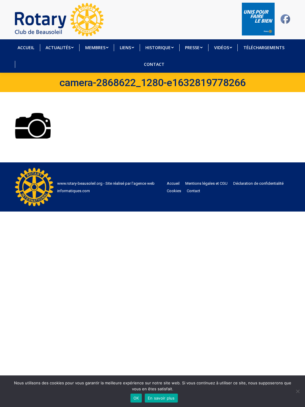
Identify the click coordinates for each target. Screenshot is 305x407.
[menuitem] (26, 48)
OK (136, 398)
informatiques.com (73, 191)
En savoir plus (161, 398)
